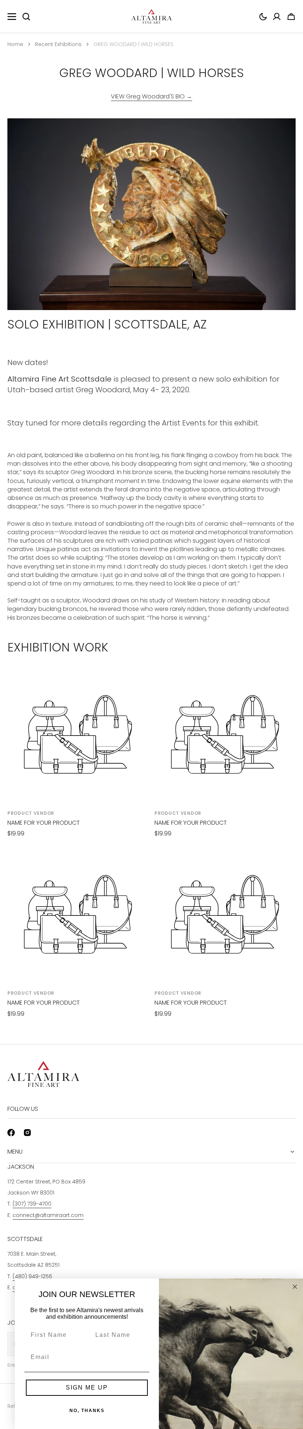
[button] (263, 16)
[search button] (26, 16)
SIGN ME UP (87, 1387)
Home (15, 44)
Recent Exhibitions (58, 44)
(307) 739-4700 (32, 1203)
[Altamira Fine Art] (151, 16)
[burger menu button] (11, 16)
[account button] (276, 16)
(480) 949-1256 (32, 1276)
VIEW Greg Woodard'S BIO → (151, 96)
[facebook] (11, 1132)
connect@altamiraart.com (48, 1215)
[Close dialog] (294, 1286)
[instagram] (27, 1132)
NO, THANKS (87, 1410)
